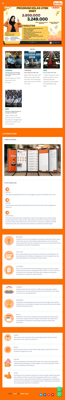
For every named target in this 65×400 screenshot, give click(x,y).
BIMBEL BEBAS (24, 394)
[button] (8, 25)
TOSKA (15, 394)
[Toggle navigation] (3, 3)
